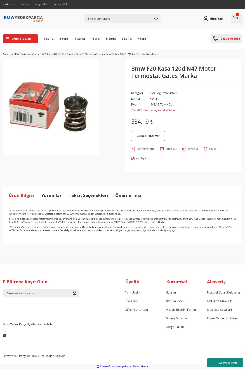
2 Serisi (64, 39)
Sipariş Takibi (61, 4)
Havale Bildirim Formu (181, 310)
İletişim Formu (175, 301)
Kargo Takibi (41, 4)
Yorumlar (51, 195)
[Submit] (75, 293)
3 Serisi (80, 39)
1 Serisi (49, 39)
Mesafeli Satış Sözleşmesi (224, 292)
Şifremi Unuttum (136, 310)
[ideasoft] (103, 366)
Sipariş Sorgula (176, 318)
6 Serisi (127, 39)
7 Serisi (142, 39)
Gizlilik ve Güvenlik (219, 301)
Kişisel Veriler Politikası (222, 318)
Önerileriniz (128, 195)
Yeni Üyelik (132, 292)
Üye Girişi (131, 301)
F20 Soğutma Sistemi (164, 93)
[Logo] (23, 18)
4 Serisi (95, 39)
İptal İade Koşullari (219, 310)
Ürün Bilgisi (21, 195)
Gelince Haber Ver (147, 136)
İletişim (25, 4)
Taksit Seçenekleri (88, 195)
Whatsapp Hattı (228, 363)
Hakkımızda (9, 4)
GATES (154, 99)
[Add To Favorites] (142, 149)
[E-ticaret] (122, 366)
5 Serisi (111, 39)
